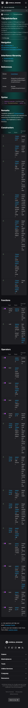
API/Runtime (8, 45)
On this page (5, 38)
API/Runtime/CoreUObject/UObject (11, 49)
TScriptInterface (17, 138)
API (2, 45)
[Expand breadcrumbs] (11, 14)
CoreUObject (14, 74)
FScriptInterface (8, 58)
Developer (6, 14)
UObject (3, 119)
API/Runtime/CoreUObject (8, 47)
